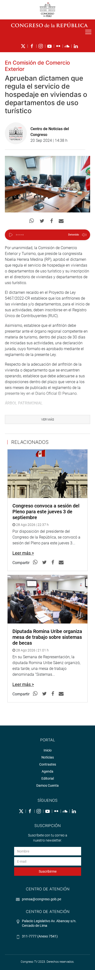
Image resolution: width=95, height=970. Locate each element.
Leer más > (23, 553)
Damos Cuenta (47, 785)
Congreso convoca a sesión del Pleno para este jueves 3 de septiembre (45, 511)
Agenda (47, 771)
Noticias (47, 757)
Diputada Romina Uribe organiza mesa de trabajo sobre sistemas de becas (47, 637)
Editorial (47, 778)
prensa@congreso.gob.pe (41, 899)
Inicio (48, 750)
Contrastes (47, 764)
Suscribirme (48, 871)
